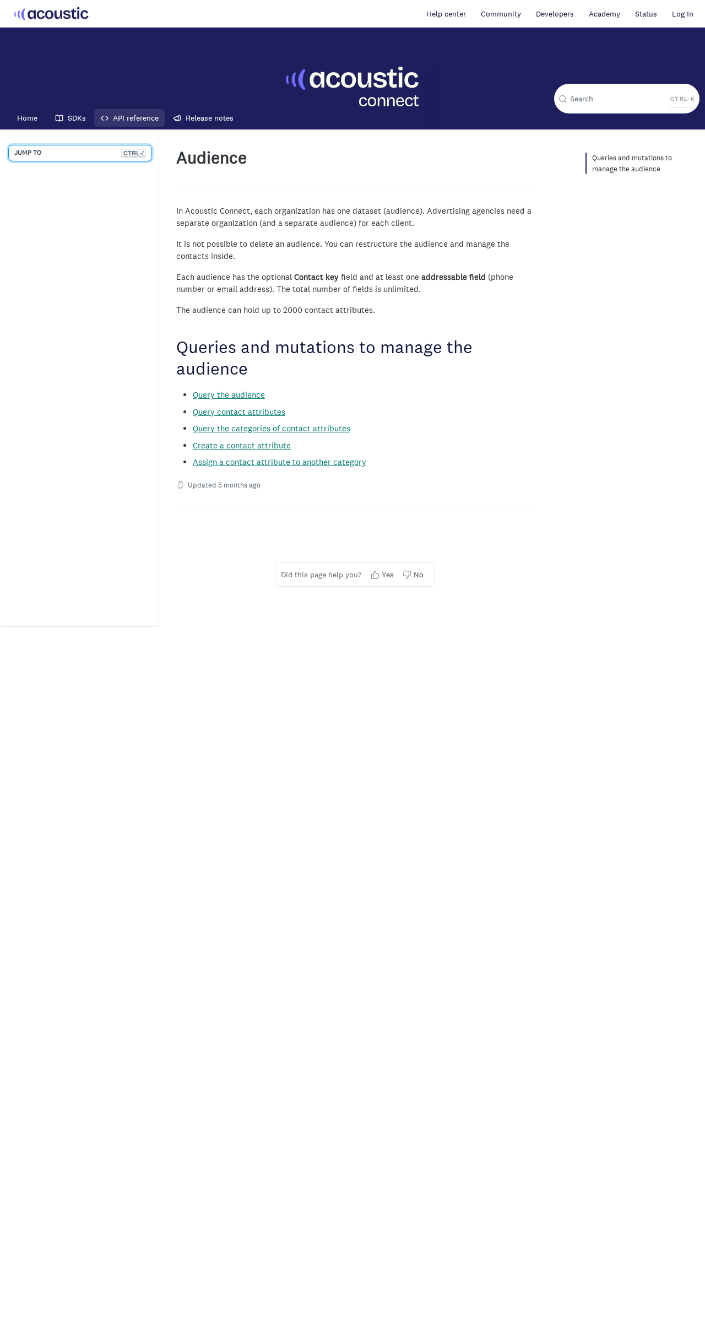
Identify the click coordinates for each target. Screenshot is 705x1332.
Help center (446, 14)
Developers (555, 14)
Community (501, 14)
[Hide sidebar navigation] (156, 377)
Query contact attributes (239, 412)
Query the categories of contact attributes (271, 428)
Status (646, 14)
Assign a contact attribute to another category (279, 462)
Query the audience (229, 394)
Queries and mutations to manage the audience (632, 163)
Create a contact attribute (242, 445)
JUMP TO (79, 152)
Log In (682, 14)
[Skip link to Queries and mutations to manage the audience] (172, 359)
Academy (604, 14)
